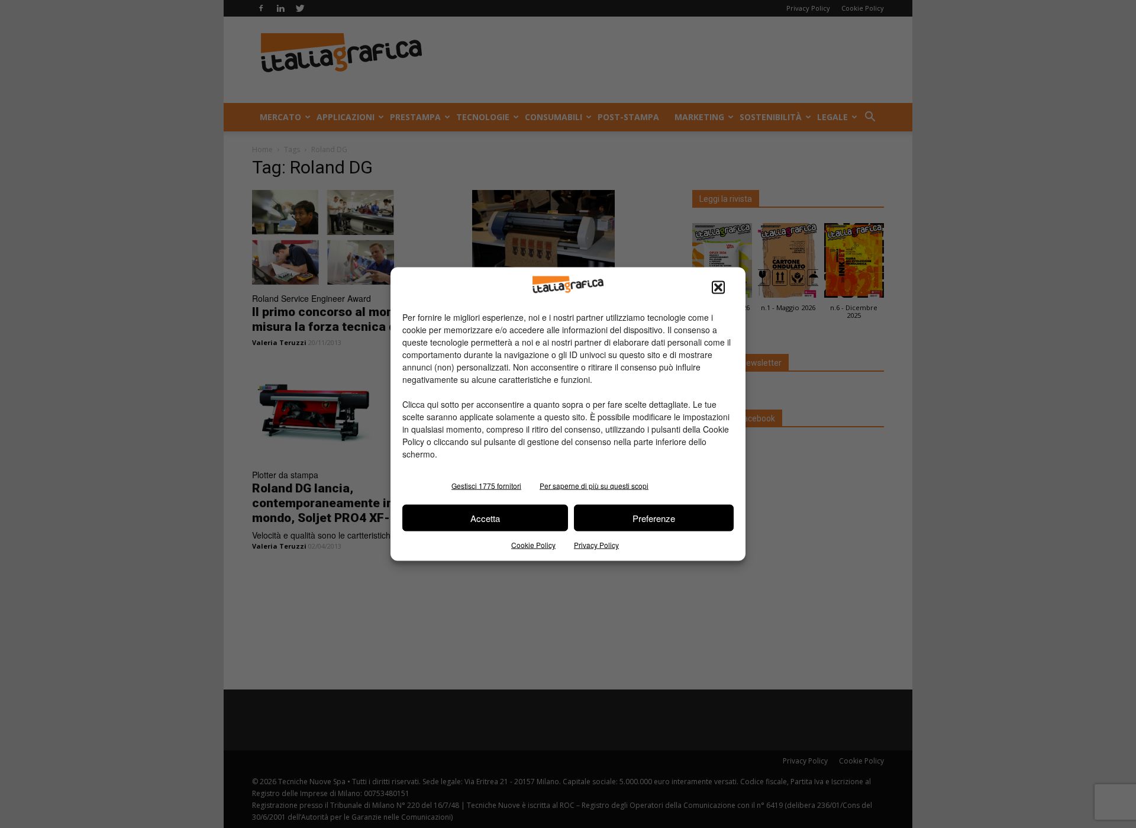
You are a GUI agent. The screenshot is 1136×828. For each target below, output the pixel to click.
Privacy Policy (596, 545)
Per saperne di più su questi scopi (594, 486)
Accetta (485, 517)
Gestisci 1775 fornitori (486, 486)
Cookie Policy (533, 545)
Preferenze (653, 517)
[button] (718, 288)
